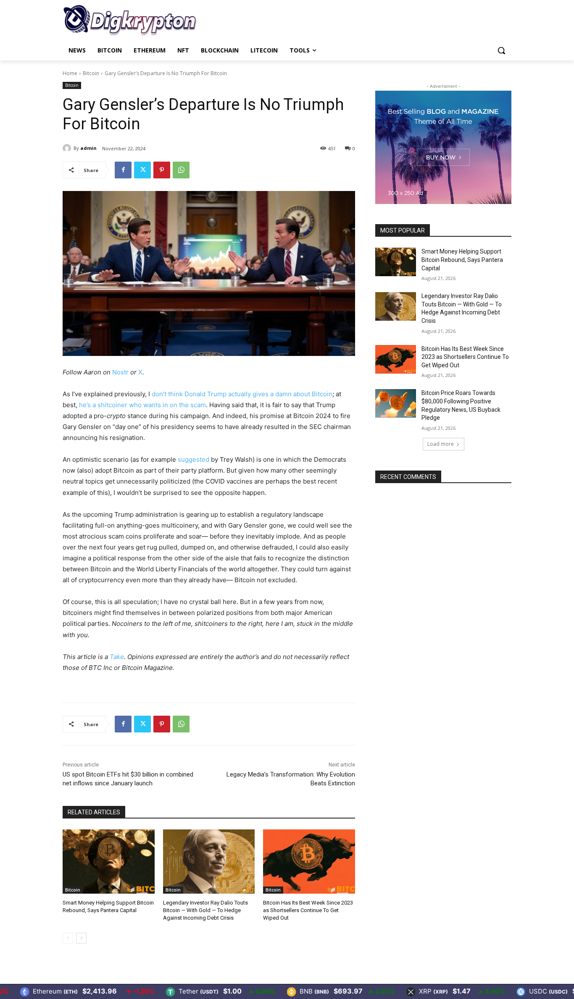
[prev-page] (68, 938)
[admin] (68, 148)
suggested (193, 459)
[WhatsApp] (181, 170)
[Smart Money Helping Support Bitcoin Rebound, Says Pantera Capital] (109, 861)
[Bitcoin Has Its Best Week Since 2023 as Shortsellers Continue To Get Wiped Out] (309, 861)
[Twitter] (142, 170)
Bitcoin (91, 73)
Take (117, 657)
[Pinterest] (161, 170)
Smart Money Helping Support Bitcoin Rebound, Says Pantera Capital (462, 259)
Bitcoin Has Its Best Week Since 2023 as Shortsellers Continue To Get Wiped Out (308, 910)
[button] (501, 50)
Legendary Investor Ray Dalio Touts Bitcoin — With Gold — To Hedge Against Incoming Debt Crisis (205, 910)
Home (70, 73)
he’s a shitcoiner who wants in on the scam (142, 405)
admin (88, 148)
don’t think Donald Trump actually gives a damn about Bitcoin (242, 394)
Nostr (120, 372)
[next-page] (81, 938)
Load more (440, 443)
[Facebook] (123, 170)
